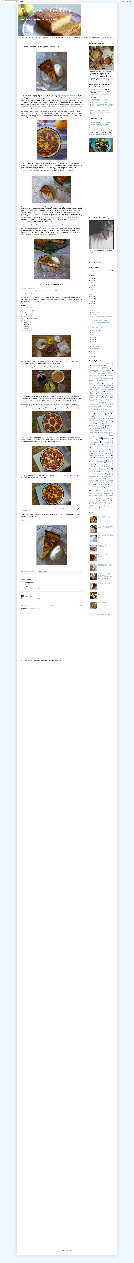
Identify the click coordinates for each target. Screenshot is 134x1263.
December (95, 310)
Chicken (91, 395)
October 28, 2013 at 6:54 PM (32, 598)
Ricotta (108, 468)
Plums (90, 457)
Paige (26, 594)
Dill (95, 409)
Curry (93, 408)
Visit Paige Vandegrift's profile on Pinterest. (100, 614)
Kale (101, 427)
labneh (104, 428)
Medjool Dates (107, 438)
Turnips (106, 498)
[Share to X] (43, 572)
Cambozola (91, 387)
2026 (92, 278)
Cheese (92, 393)
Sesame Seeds (92, 475)
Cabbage (108, 385)
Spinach (91, 480)
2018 (92, 296)
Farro (102, 415)
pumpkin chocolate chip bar (41, 212)
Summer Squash (102, 484)
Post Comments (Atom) (34, 608)
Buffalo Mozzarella (107, 383)
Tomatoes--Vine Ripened (101, 496)
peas (111, 450)
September (95, 330)
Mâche (90, 433)
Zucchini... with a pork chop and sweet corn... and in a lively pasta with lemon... (100, 95)
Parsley (111, 446)
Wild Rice (109, 503)
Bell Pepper (101, 375)
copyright (29, 37)
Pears (105, 450)
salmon (108, 471)
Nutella (105, 442)
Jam (96, 427)
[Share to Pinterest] (47, 572)
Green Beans (106, 422)
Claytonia (110, 399)
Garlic (100, 418)
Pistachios (104, 455)
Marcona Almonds (99, 436)
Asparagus (93, 370)
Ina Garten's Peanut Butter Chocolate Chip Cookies (105, 565)
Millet (90, 440)
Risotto (101, 469)
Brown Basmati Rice (105, 382)
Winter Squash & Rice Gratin (99, 320)
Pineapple (109, 453)
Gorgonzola (101, 420)
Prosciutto (99, 463)
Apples (101, 365)
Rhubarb (94, 468)
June (93, 337)
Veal (96, 500)
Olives (98, 444)
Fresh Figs (93, 418)
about (38, 37)
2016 (92, 301)
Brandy (100, 380)
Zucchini (92, 508)
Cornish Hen (109, 403)
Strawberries (103, 482)
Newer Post (24, 605)
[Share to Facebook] (45, 572)
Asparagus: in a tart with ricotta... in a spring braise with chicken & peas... (101, 105)
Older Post (79, 605)
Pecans (94, 451)
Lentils (90, 432)
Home (52, 605)
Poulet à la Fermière (103, 602)
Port (92, 461)
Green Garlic (92, 423)
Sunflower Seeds (102, 486)
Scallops (109, 473)
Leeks (91, 430)
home (21, 37)
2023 (92, 285)
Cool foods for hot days (96, 89)
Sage (102, 471)
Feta (90, 416)
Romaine (108, 469)
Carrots (92, 389)
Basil (111, 372)
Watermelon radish (102, 502)
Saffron (97, 471)
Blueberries (92, 380)
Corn (100, 403)
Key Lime (109, 427)
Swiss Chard (109, 488)
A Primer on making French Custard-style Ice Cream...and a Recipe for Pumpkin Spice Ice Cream (105, 576)
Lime (101, 432)
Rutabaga (91, 471)
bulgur (90, 385)
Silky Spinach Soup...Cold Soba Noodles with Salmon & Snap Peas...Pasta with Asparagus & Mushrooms (101, 101)
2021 (92, 289)
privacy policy (107, 37)
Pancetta (101, 446)
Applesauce (109, 365)
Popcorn (99, 458)
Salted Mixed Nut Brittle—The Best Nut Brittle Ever (105, 517)
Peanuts (91, 449)
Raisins (99, 466)
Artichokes (97, 368)
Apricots (91, 368)
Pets (90, 453)
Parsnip (93, 448)
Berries (110, 375)
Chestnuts (109, 393)
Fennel (109, 415)
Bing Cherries (92, 377)
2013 (92, 308)
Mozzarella (107, 440)
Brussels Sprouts (94, 383)
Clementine (92, 400)
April (93, 341)
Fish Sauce (98, 416)
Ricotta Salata (92, 469)
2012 (92, 351)
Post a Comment (27, 602)
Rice (102, 468)
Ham (92, 425)
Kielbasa (91, 428)
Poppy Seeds (106, 458)
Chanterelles (109, 391)
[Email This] (39, 572)
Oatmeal (91, 444)
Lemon (98, 430)
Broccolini (94, 382)
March (94, 344)
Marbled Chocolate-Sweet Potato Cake (65, 95)
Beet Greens (101, 373)
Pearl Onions (98, 449)
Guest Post (105, 423)
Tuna (94, 498)
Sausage (91, 473)
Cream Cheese (109, 404)
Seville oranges (101, 475)
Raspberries (109, 466)
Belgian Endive (92, 375)
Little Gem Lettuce (108, 432)
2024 (92, 282)
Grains (109, 420)
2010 (92, 356)
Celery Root (101, 391)
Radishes (91, 466)
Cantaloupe (99, 387)
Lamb (110, 428)
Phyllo (94, 453)
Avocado (107, 370)
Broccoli (111, 380)
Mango (106, 433)
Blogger (70, 1250)
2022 (92, 287)
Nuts (110, 442)
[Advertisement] (101, 184)
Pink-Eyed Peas (93, 455)
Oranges (91, 446)
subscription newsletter (91, 37)
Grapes (98, 422)
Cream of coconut (95, 406)
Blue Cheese (107, 378)
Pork (112, 459)
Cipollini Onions (101, 399)
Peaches (100, 448)
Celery (93, 391)
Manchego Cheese (98, 433)
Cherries (102, 393)
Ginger (106, 418)
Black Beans (102, 377)
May (93, 339)
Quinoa (101, 464)
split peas (101, 480)
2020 (92, 292)
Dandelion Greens (101, 408)
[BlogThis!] (41, 572)
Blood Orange (97, 378)
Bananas (99, 372)
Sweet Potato (98, 488)
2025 (92, 280)
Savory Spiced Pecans (98, 327)
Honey (106, 425)
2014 (92, 305)
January (94, 348)
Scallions (101, 473)
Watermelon (92, 502)
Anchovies (94, 365)
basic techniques (57, 37)
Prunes (109, 463)
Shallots (109, 475)
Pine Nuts (101, 453)
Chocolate (27, 574)
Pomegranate (92, 458)
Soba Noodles (107, 478)
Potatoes (99, 461)
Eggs (108, 413)
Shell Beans (92, 476)
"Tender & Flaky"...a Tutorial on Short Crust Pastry (105, 526)
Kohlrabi (97, 428)
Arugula (106, 368)
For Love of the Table (46, 10)
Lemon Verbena (108, 430)
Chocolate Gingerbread (27, 221)
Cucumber (104, 406)
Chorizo (105, 397)
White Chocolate (99, 504)
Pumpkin (33, 574)
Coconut (105, 400)
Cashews (102, 389)
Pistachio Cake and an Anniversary (104, 584)
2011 (92, 353)
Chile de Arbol (110, 395)
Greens (99, 423)
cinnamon (93, 399)
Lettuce (96, 432)
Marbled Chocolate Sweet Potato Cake (102, 322)
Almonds (110, 364)
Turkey (99, 498)
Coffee (94, 403)
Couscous (91, 404)
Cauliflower (110, 389)
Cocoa (99, 400)
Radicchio (108, 464)
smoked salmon (108, 476)
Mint (97, 440)
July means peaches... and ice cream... (100, 91)
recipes (45, 37)
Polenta (109, 457)
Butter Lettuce (99, 385)
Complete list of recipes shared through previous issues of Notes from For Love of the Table (101, 112)
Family (96, 415)
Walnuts (105, 500)
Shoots (99, 476)
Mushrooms (94, 442)
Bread (105, 380)
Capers (107, 387)
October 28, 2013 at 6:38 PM (32, 589)
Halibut (111, 423)
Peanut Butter (108, 448)
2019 (92, 294)
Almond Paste (101, 363)
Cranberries (100, 404)
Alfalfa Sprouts (92, 363)
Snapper (91, 478)
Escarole (91, 415)
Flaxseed (105, 416)
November (95, 312)
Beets (109, 373)
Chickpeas (100, 395)
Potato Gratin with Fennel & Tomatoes (102, 325)
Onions (108, 444)
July (93, 334)
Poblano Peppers (100, 457)
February (94, 346)
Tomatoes (96, 490)
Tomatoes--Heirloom (103, 493)
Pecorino (102, 451)
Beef (93, 373)
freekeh (111, 416)
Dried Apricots (103, 409)
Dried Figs (102, 411)
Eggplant (99, 413)
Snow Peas (98, 478)
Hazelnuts (99, 425)
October (94, 314)
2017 (92, 299)
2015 (92, 303)
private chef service (73, 37)
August (94, 332)
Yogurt (109, 506)
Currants (111, 406)
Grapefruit (91, 422)
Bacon (91, 372)
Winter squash (95, 506)
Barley (106, 372)
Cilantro (111, 397)
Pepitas (109, 451)
